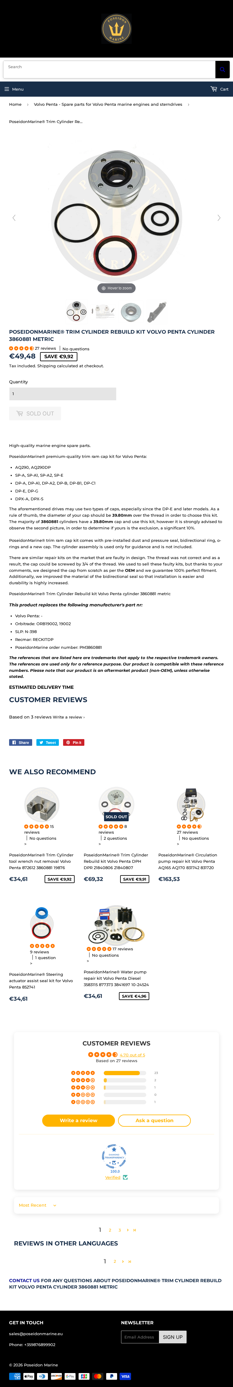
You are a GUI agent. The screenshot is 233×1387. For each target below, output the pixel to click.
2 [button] (110, 1230)
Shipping (46, 365)
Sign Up (173, 1337)
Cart (223, 89)
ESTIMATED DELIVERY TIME (41, 687)
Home (15, 104)
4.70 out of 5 (132, 1054)
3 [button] (120, 1230)
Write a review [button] (78, 1120)
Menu (18, 89)
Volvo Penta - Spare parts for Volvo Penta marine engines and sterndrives (108, 104)
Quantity (18, 382)
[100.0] (114, 1156)
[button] (22, 348)
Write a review (67, 717)
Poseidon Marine (41, 1364)
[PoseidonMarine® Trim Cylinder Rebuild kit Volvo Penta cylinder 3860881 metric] (76, 312)
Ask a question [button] (155, 1120)
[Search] (222, 69)
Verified (112, 1177)
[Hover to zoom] (116, 217)
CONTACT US (24, 1280)
